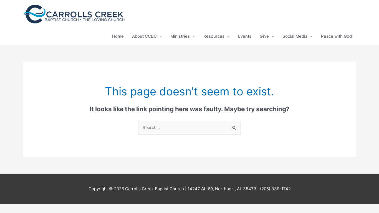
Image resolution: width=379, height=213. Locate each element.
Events (244, 36)
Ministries (180, 36)
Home (118, 36)
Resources (213, 36)
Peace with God (336, 36)
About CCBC (144, 36)
